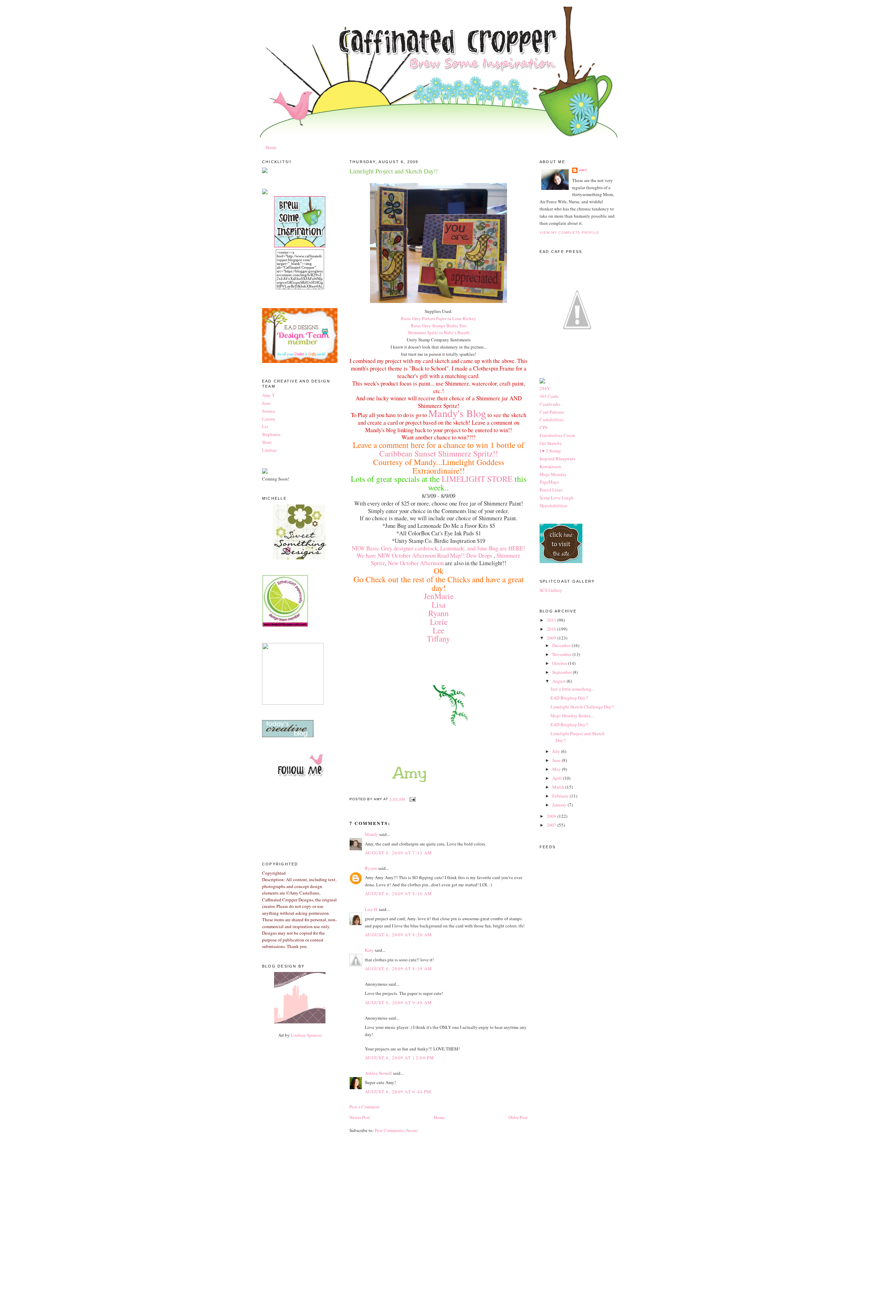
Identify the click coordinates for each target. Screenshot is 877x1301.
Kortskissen (550, 466)
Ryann (438, 613)
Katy (369, 950)
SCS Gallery (551, 590)
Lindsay (269, 450)
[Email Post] (411, 799)
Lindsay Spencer (306, 1035)
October (560, 663)
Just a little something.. (572, 689)
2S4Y (545, 388)
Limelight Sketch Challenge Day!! (582, 707)
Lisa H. (371, 909)
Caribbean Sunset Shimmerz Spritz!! (438, 453)
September (562, 672)
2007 (552, 825)
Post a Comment (364, 1107)
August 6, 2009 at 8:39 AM (398, 968)
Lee (438, 630)
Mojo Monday (553, 474)
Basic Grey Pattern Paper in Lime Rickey (438, 318)
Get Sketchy (551, 443)
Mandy (371, 834)
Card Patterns (552, 412)
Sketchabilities (553, 505)
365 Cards (549, 396)
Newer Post (359, 1117)
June (557, 760)
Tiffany (438, 638)
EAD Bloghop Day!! (569, 698)
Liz (265, 426)
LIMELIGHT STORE (478, 478)
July (556, 751)
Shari (267, 442)
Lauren (268, 419)
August (559, 681)
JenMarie (439, 596)
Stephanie (271, 434)
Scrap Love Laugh (556, 498)
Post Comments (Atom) (396, 1130)
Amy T (268, 395)
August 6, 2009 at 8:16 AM (398, 893)
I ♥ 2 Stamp (550, 451)
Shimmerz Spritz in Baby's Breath (439, 332)
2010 (552, 629)
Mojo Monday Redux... (572, 716)
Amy (583, 170)
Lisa (438, 604)
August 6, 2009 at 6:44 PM (398, 1092)
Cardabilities (552, 419)
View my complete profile (569, 232)
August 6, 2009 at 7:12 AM (398, 853)
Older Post (518, 1117)
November (562, 654)
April (557, 778)
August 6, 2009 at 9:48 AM (398, 1002)
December (562, 645)
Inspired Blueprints (557, 458)
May (557, 769)
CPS (543, 427)
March (558, 787)
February (561, 796)
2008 (552, 816)
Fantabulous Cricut (557, 435)
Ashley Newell (378, 1073)
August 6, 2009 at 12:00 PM (399, 1058)
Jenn (266, 403)
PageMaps (549, 482)
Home (270, 147)
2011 (552, 620)
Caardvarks (550, 404)
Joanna (268, 411)
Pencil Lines (551, 490)
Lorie (438, 621)
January (560, 805)
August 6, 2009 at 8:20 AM (398, 935)
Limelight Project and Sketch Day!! (393, 171)
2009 (552, 638)
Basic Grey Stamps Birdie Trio (439, 326)
